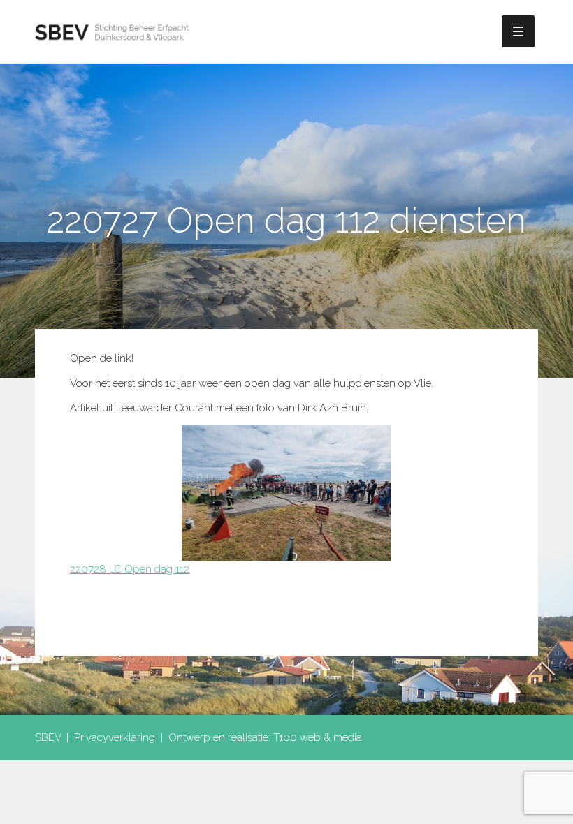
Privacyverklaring (114, 737)
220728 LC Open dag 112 (129, 569)
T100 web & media (317, 737)
